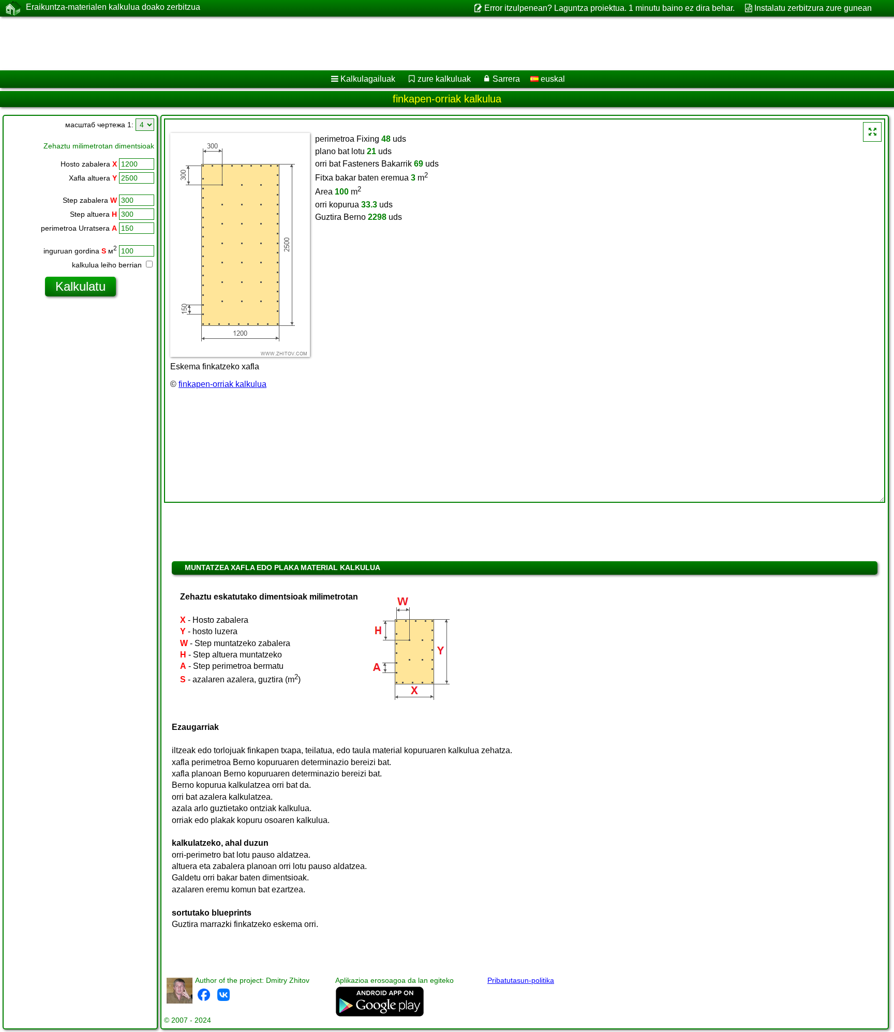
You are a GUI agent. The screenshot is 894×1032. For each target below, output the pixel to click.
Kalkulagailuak (367, 78)
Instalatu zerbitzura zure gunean (813, 8)
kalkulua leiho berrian (108, 265)
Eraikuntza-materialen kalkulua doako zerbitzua (113, 7)
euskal (552, 78)
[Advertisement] (314, 43)
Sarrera (506, 78)
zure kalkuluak (444, 78)
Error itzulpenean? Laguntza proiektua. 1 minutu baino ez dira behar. (609, 8)
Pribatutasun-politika (520, 980)
